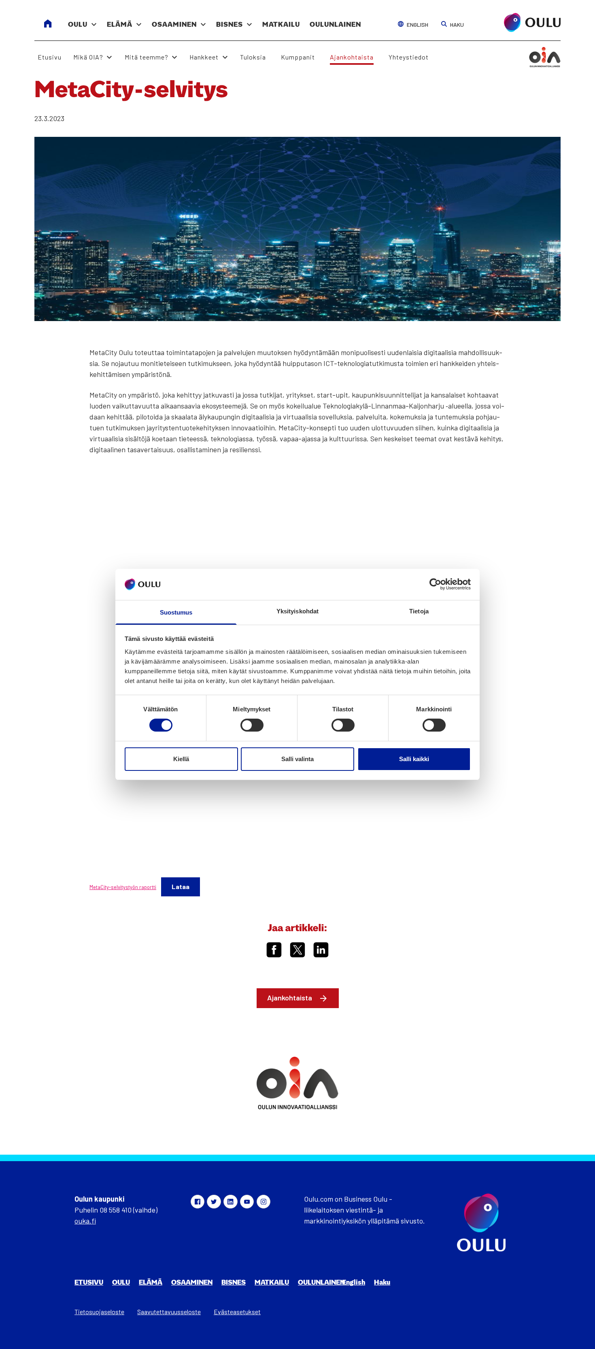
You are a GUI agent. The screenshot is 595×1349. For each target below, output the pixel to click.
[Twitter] (214, 1202)
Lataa (180, 886)
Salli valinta (297, 758)
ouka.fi (85, 1220)
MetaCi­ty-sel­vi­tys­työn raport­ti (122, 887)
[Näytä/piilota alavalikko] (94, 20)
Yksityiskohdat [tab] (297, 611)
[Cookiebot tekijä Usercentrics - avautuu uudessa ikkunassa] (435, 584)
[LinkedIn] (230, 1202)
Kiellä (181, 758)
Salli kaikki (414, 758)
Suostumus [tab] (176, 612)
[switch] (252, 725)
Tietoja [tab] (419, 611)
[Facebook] (197, 1202)
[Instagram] (263, 1202)
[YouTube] (247, 1202)
